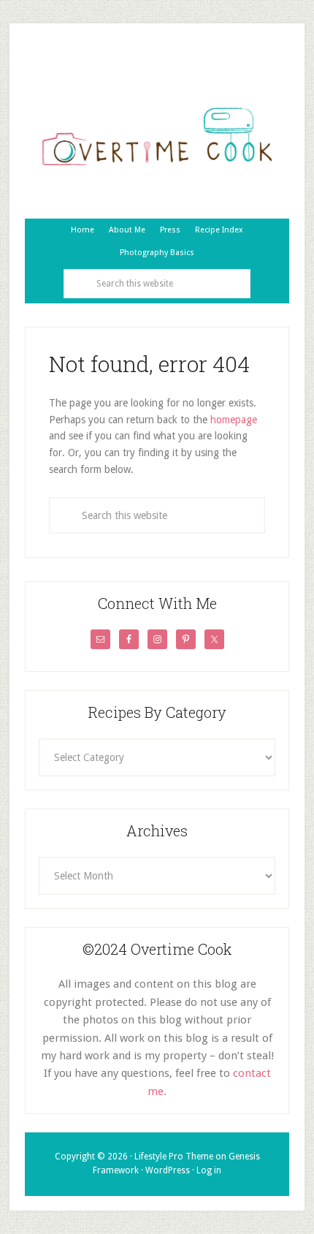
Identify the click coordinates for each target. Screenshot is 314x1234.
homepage (233, 419)
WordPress (167, 1170)
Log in (208, 1170)
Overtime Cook (156, 136)
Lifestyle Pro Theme (173, 1156)
